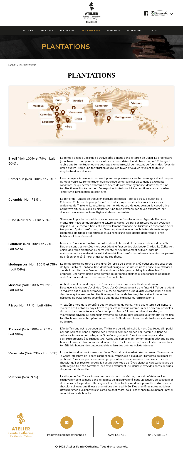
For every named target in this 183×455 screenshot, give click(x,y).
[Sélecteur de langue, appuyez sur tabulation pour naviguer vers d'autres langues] (162, 13)
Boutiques (67, 30)
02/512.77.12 (117, 434)
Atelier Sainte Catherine (82, 446)
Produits (47, 30)
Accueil (28, 30)
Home (12, 65)
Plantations (91, 30)
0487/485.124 (157, 434)
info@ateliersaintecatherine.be (66, 434)
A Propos (113, 30)
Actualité (134, 30)
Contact (154, 30)
